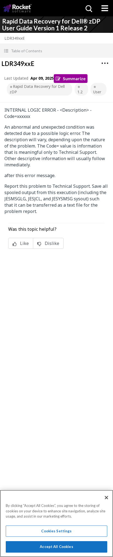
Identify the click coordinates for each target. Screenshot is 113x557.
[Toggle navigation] (104, 8)
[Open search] (88, 8)
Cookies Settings (56, 531)
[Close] (106, 498)
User (97, 91)
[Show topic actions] (104, 63)
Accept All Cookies (56, 546)
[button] (56, 51)
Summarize (74, 78)
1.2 (80, 91)
